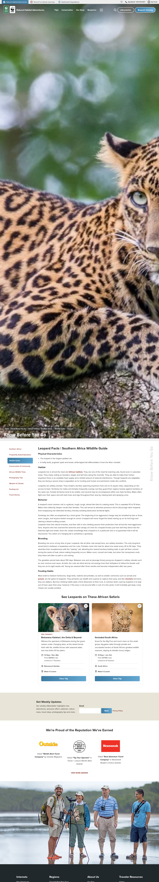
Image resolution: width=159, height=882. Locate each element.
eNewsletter (125, 10)
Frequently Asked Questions (20, 454)
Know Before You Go (18, 429)
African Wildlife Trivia (17, 472)
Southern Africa (46, 429)
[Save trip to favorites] (49, 434)
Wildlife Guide (60, 429)
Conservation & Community (19, 466)
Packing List (13, 489)
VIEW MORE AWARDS (79, 773)
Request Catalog (145, 10)
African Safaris (33, 429)
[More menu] (101, 10)
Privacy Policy (118, 711)
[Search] (115, 10)
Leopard (70, 429)
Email (81, 705)
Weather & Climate (16, 483)
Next (106, 710)
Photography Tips (16, 477)
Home (7, 429)
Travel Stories (14, 495)
